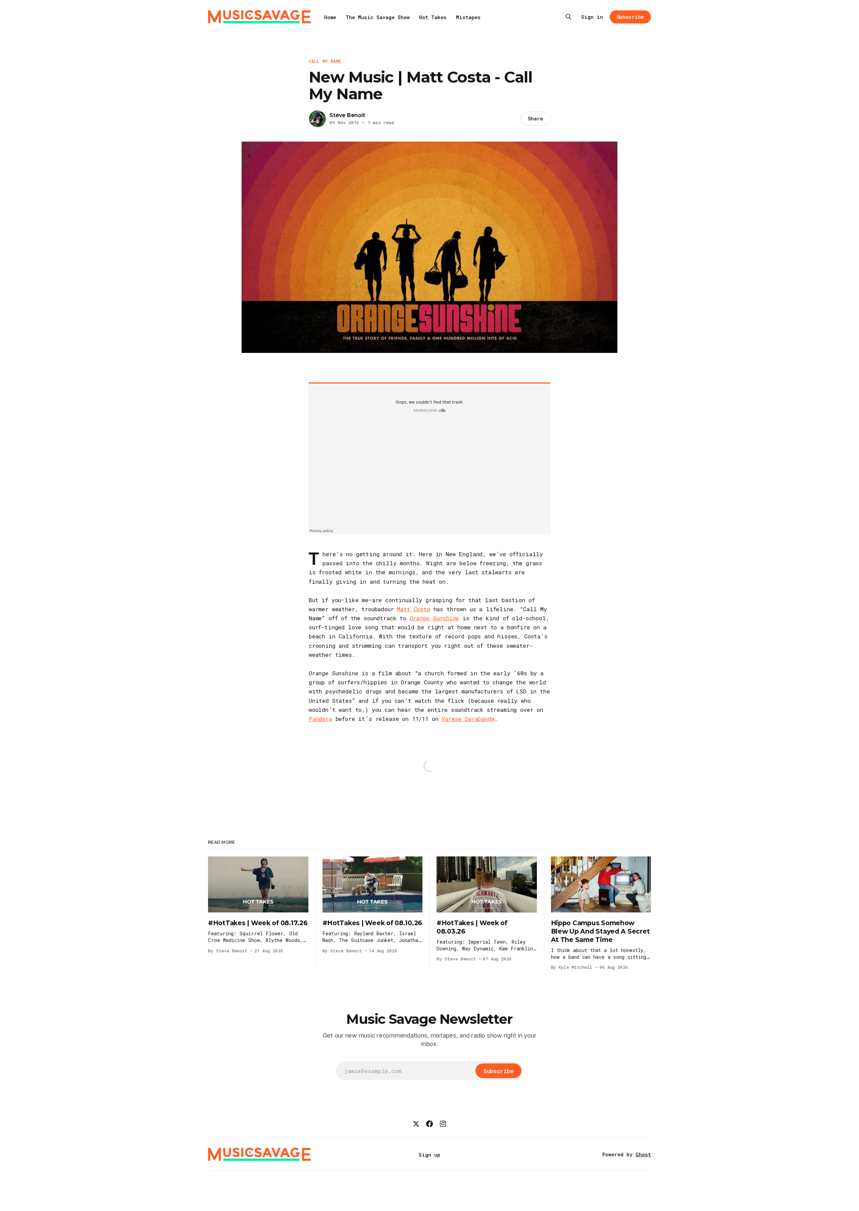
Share (535, 118)
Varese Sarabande (468, 719)
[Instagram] (443, 1123)
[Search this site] (568, 16)
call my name (325, 61)
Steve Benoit (347, 115)
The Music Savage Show (378, 17)
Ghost (643, 1154)
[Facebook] (429, 1123)
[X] (416, 1123)
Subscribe (630, 16)
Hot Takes (433, 17)
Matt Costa (413, 609)
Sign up (429, 1154)
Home (330, 17)
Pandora (320, 719)
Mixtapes (468, 17)
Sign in (592, 16)
